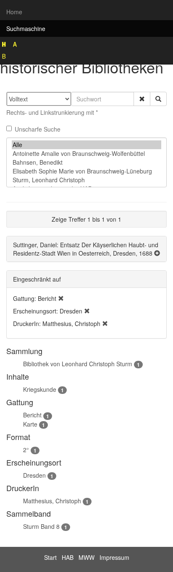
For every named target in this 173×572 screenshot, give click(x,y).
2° (26, 449)
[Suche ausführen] (158, 99)
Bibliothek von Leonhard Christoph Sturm (77, 364)
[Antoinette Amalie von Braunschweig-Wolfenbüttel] (86, 153)
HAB (67, 557)
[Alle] (86, 144)
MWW (86, 557)
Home (14, 12)
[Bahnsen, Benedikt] (86, 162)
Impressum (114, 557)
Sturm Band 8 (41, 526)
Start (50, 557)
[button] (142, 99)
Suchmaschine (25, 28)
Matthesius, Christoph (52, 501)
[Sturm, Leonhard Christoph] (86, 180)
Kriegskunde (39, 389)
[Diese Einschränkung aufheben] (61, 298)
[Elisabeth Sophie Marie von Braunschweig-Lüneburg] (86, 171)
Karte (30, 424)
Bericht (32, 415)
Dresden (34, 475)
